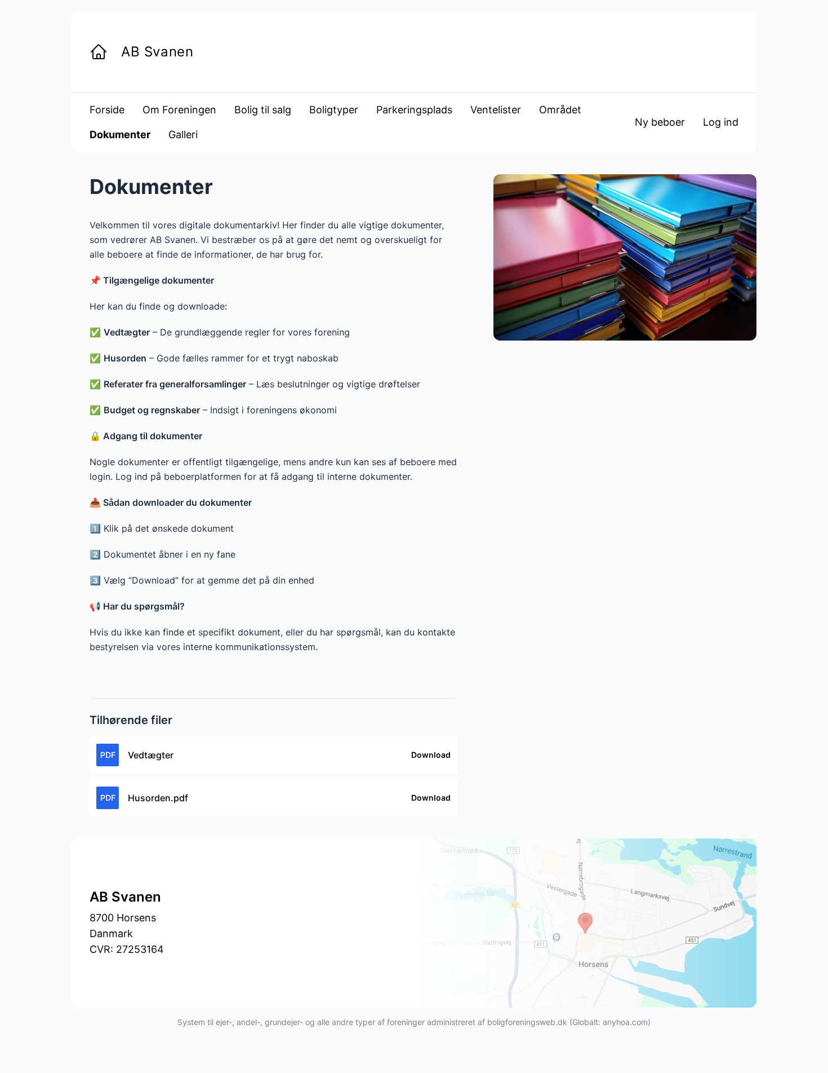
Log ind (720, 122)
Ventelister (495, 110)
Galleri (183, 134)
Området (560, 110)
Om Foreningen (179, 110)
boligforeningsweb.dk (527, 1022)
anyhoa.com (625, 1022)
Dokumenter (120, 134)
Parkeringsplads (414, 110)
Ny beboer (660, 122)
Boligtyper (333, 110)
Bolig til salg (262, 110)
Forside (107, 110)
